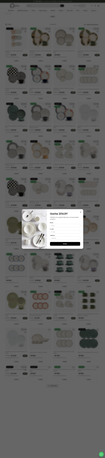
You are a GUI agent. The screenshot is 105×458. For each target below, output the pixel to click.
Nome (51, 222)
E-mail (51, 229)
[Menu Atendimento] (101, 454)
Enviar (65, 244)
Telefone (52, 235)
